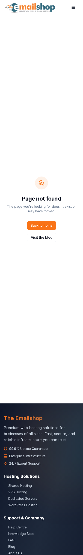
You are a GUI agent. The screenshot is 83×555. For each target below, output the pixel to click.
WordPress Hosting (23, 505)
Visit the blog (41, 237)
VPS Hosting (17, 492)
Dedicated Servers (22, 498)
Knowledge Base (21, 534)
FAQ (11, 540)
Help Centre (17, 527)
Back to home (42, 225)
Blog (11, 547)
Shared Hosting (20, 486)
